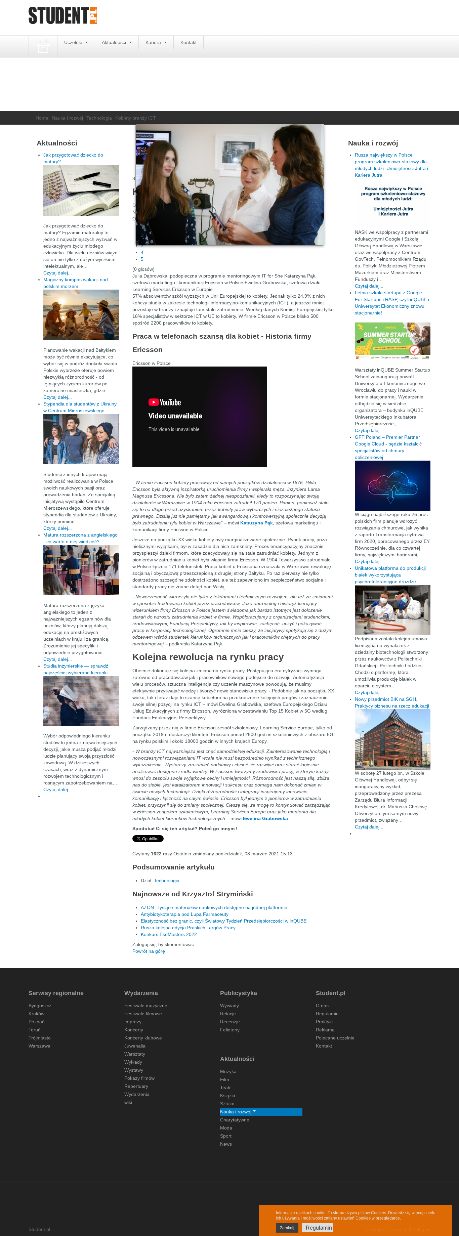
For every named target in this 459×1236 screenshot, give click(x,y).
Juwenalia (134, 1046)
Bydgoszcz (40, 1005)
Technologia (99, 118)
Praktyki (324, 1021)
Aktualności (114, 42)
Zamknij (287, 1228)
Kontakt (188, 42)
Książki (227, 1095)
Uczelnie (74, 42)
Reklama (325, 1029)
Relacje (228, 1013)
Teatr (225, 1087)
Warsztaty (134, 1054)
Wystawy (133, 1070)
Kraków (36, 1013)
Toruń (35, 1029)
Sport (226, 1136)
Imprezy (132, 1021)
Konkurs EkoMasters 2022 (169, 934)
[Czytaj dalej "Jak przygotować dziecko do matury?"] (81, 190)
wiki (128, 1102)
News (226, 1144)
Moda (226, 1128)
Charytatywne (234, 1119)
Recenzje (230, 1021)
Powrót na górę (148, 951)
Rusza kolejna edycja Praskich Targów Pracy (188, 927)
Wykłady (133, 1062)
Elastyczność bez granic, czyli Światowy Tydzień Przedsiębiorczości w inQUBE (223, 921)
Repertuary (136, 1086)
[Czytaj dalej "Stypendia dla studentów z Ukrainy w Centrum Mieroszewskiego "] (81, 439)
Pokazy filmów (139, 1078)
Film (224, 1079)
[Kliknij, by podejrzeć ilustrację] (229, 185)
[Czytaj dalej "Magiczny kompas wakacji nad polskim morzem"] (81, 315)
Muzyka (228, 1071)
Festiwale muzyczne (145, 1005)
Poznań (37, 1021)
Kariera (153, 42)
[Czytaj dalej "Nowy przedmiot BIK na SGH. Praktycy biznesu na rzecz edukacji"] (392, 739)
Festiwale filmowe (143, 1013)
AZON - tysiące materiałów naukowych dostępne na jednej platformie (214, 907)
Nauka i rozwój (67, 118)
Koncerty (133, 1029)
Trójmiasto (40, 1037)
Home (42, 118)
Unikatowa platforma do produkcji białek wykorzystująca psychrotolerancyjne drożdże (390, 574)
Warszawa (39, 1046)
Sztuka (227, 1103)
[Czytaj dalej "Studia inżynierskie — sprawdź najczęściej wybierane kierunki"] (81, 701)
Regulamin (327, 1013)
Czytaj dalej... (57, 272)
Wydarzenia (137, 1094)
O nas (322, 1005)
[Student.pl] (63, 18)
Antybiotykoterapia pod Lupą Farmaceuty (184, 914)
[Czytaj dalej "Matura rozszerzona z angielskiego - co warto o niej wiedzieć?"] (81, 570)
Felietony (230, 1029)
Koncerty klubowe (143, 1037)
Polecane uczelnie (335, 1037)
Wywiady (229, 1005)
